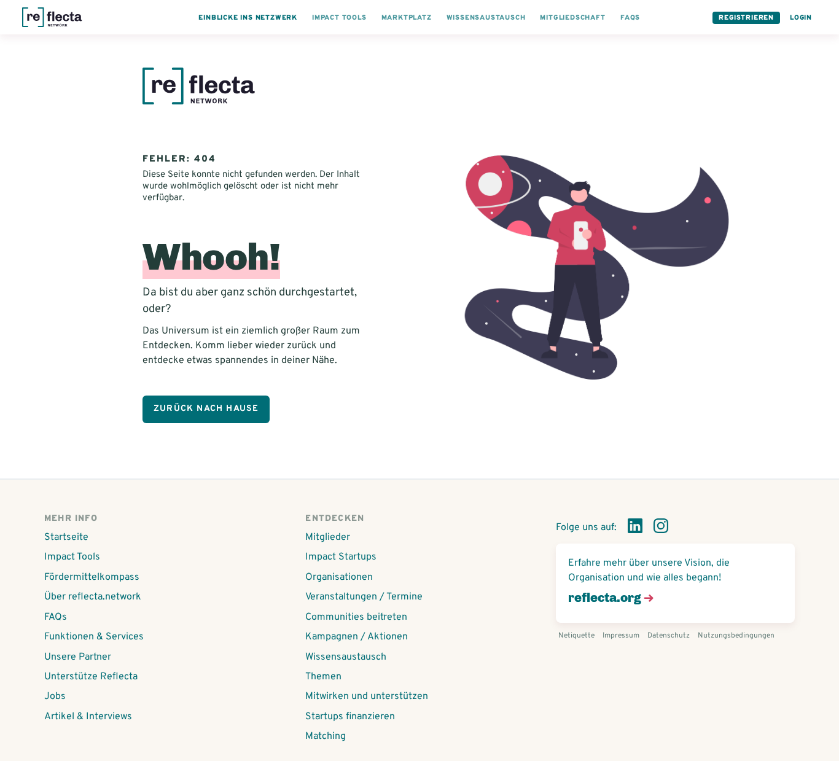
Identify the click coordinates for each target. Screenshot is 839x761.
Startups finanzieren (350, 717)
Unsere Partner (77, 657)
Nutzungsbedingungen (736, 636)
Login (801, 18)
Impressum (621, 636)
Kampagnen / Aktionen (356, 637)
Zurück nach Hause (206, 409)
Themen (323, 677)
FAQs (55, 617)
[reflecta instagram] (661, 528)
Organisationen (339, 577)
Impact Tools (72, 557)
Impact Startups (341, 557)
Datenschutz (668, 636)
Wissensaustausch (345, 657)
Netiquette (576, 636)
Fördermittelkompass (91, 577)
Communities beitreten (356, 617)
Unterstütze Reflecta (91, 677)
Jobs (55, 696)
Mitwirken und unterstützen (366, 696)
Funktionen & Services (94, 637)
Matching (325, 736)
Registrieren (746, 18)
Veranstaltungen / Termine (364, 597)
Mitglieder (327, 537)
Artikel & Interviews (88, 717)
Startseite (66, 537)
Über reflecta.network (92, 597)
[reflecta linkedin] (635, 528)
